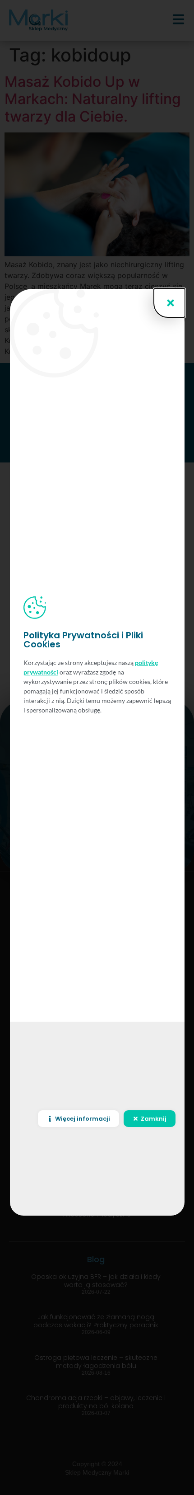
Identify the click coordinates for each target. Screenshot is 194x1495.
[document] (97, 747)
